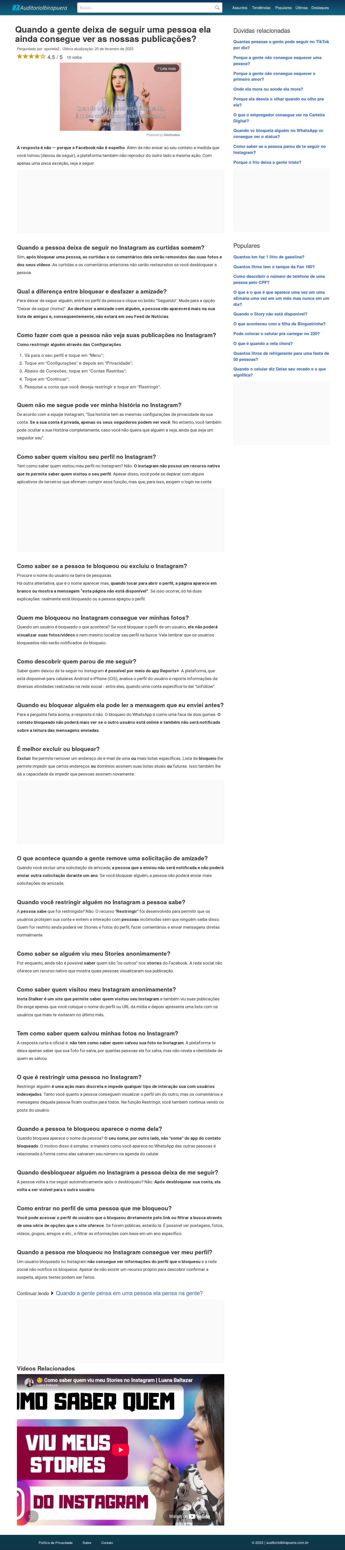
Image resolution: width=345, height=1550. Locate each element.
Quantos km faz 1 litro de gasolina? (268, 257)
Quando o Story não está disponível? (270, 314)
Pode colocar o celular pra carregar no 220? (276, 333)
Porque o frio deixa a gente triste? (267, 162)
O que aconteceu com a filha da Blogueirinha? (279, 323)
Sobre (87, 1542)
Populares (283, 7)
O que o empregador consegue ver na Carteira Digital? (279, 118)
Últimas (301, 7)
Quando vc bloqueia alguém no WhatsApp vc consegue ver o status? (278, 133)
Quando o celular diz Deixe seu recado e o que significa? (279, 372)
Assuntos (239, 7)
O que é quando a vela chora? (263, 343)
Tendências (261, 7)
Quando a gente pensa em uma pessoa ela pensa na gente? (129, 1293)
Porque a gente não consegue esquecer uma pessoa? (277, 60)
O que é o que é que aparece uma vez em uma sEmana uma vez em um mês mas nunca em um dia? (281, 298)
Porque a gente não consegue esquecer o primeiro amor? (274, 76)
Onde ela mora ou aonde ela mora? (268, 89)
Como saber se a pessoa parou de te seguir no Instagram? (279, 149)
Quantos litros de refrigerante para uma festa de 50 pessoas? (281, 356)
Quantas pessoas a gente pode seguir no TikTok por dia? (281, 44)
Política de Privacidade (55, 1542)
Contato (107, 1542)
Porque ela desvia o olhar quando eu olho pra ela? (278, 102)
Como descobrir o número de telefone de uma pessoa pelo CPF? (279, 279)
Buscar (217, 7)
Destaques (320, 7)
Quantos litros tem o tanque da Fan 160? (274, 266)
